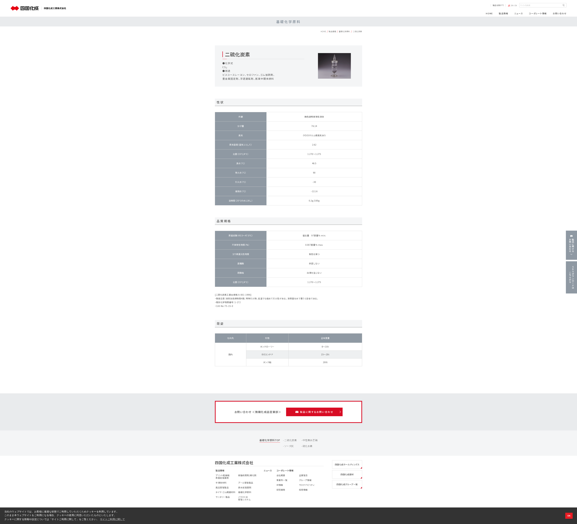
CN (515, 5)
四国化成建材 (347, 474)
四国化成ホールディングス (347, 464)
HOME (323, 31)
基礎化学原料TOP (269, 440)
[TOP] (25, 8)
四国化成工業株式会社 (234, 462)
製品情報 (332, 31)
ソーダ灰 (289, 446)
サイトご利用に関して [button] (112, 519)
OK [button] (569, 516)
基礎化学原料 (344, 31)
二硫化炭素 (290, 440)
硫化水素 (308, 446)
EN (512, 5)
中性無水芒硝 (310, 440)
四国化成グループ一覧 (347, 484)
